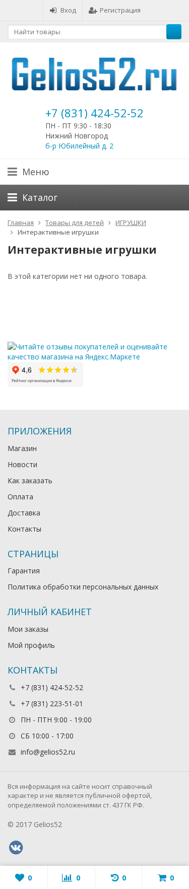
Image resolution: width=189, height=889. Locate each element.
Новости (22, 464)
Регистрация (120, 10)
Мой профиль (31, 645)
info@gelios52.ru (48, 752)
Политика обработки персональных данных (83, 586)
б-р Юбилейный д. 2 (79, 146)
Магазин (22, 448)
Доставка (24, 512)
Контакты (24, 529)
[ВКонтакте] (16, 848)
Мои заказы (28, 629)
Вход (68, 10)
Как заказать (30, 480)
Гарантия (24, 570)
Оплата (20, 496)
